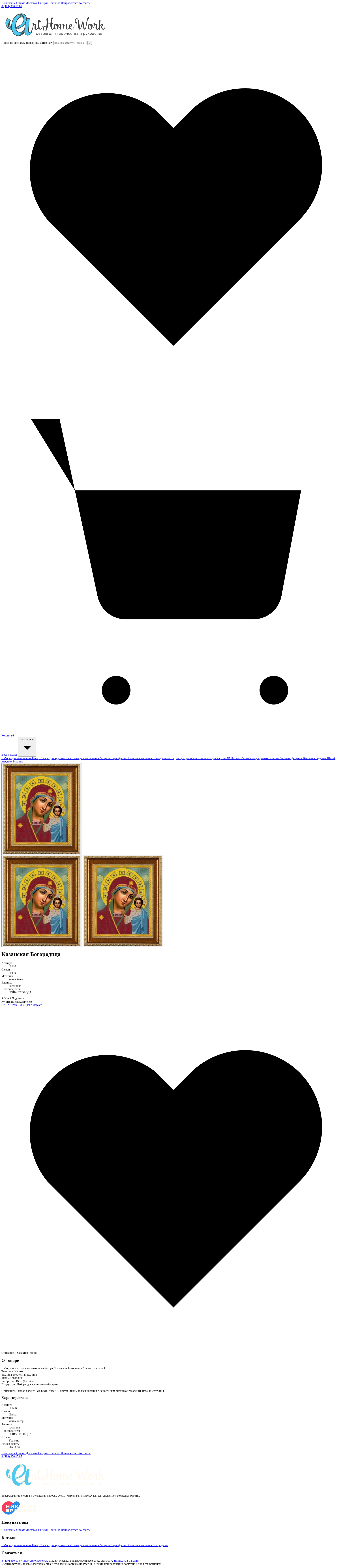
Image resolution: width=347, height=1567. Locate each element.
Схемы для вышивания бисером (90, 758)
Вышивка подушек (315, 758)
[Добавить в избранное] (173, 1349)
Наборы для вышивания (16, 758)
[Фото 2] (123, 901)
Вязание (18, 761)
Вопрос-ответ (69, 3)
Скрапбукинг (119, 758)
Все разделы (160, 1545)
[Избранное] (173, 387)
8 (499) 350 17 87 (11, 6)
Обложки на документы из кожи (259, 758)
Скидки (43, 3)
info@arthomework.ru (35, 1560)
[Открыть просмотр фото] (41, 809)
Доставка (32, 3)
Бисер (36, 758)
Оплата (21, 3)
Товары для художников (55, 758)
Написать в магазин (126, 1560)
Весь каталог (9, 754)
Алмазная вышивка (140, 758)
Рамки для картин (215, 758)
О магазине (8, 3)
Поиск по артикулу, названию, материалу (27, 42)
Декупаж (297, 758)
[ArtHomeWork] (55, 39)
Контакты (84, 3)
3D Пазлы (232, 758)
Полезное (54, 3)
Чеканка (285, 758)
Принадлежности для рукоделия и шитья (178, 758)
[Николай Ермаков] (19, 1514)
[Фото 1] (41, 901)
